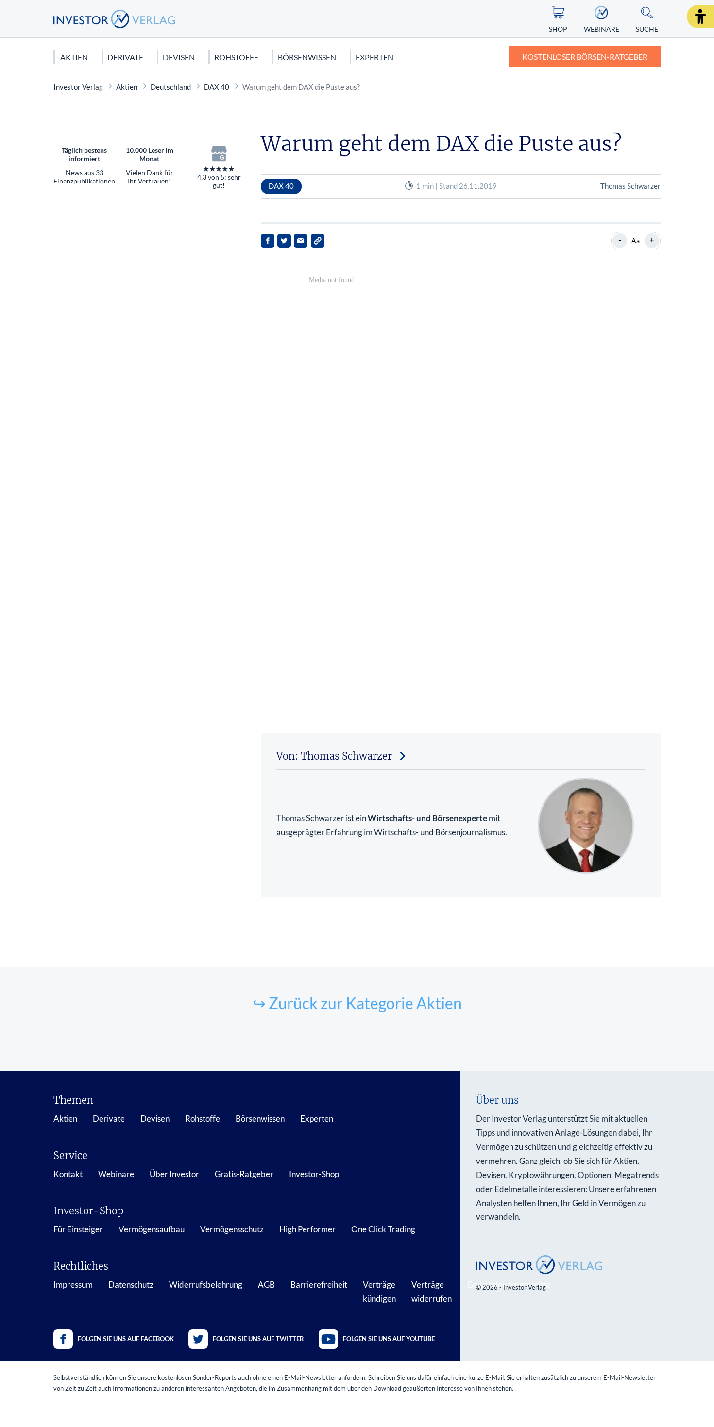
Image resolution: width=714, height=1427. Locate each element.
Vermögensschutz (232, 1229)
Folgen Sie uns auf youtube (389, 1339)
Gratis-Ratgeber (244, 1174)
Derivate (125, 57)
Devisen (179, 57)
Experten (374, 57)
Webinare (116, 1174)
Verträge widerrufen (431, 1291)
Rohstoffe (236, 57)
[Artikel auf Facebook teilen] (267, 241)
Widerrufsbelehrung (205, 1284)
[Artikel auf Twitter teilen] (284, 241)
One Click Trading (383, 1229)
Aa (635, 240)
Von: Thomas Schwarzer (334, 756)
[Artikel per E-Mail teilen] (300, 241)
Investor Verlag (78, 87)
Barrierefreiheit (318, 1284)
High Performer (307, 1229)
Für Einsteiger (78, 1229)
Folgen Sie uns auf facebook (126, 1339)
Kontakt (68, 1174)
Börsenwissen (307, 57)
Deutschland (171, 87)
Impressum (73, 1284)
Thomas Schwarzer (630, 186)
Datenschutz (130, 1284)
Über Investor (174, 1174)
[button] (700, 16)
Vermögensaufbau (152, 1229)
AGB (266, 1284)
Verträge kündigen (379, 1291)
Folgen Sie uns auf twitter (258, 1339)
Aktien (74, 57)
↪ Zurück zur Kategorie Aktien (357, 1003)
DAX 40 (216, 87)
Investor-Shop (314, 1174)
